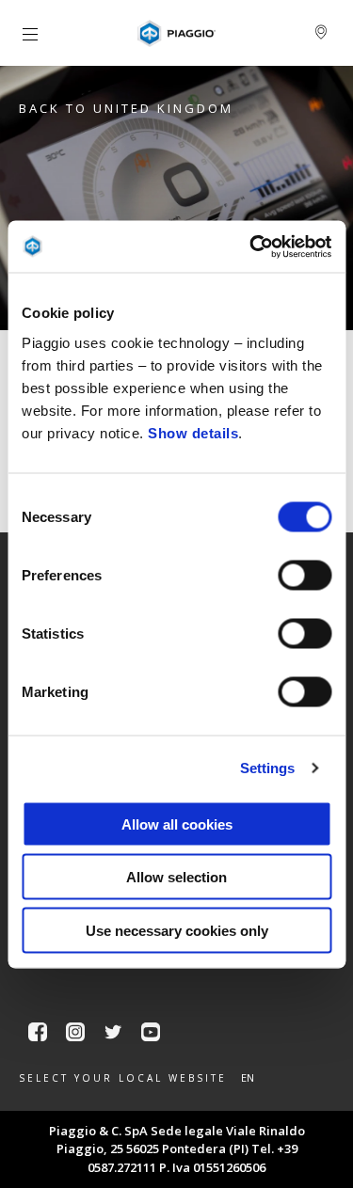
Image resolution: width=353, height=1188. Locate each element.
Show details (193, 432)
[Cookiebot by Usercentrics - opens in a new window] (251, 246)
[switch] (304, 575)
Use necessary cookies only (177, 930)
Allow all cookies (177, 824)
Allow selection (176, 877)
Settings (268, 768)
